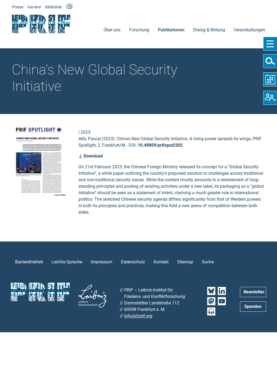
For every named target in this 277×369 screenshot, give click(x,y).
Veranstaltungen (249, 29)
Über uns (112, 29)
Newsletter (254, 291)
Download (93, 156)
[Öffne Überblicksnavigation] (270, 44)
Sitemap (185, 261)
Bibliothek (53, 7)
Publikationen (171, 29)
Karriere (34, 7)
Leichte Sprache (67, 261)
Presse (17, 7)
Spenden (253, 306)
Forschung (139, 29)
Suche (208, 261)
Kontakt (161, 261)
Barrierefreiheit (29, 261)
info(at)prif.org (138, 315)
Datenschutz (133, 261)
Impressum (101, 261)
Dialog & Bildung (209, 29)
